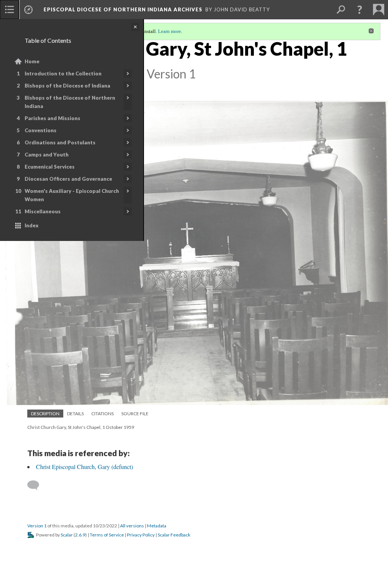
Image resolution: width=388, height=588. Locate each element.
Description (45, 413)
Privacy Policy (141, 535)
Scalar (67, 535)
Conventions (40, 130)
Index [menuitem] (32, 225)
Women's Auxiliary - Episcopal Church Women (72, 195)
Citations (102, 413)
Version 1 (37, 526)
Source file (135, 413)
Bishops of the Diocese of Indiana (67, 86)
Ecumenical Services (50, 167)
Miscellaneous (43, 211)
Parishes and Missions (52, 118)
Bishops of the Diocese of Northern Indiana (70, 102)
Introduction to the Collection (63, 73)
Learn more (169, 31)
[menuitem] (9, 9)
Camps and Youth (47, 155)
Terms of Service (107, 535)
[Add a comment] (36, 485)
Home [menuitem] (32, 61)
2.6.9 (80, 535)
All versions (132, 526)
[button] (359, 9)
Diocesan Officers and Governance (68, 179)
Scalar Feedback (174, 535)
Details (75, 413)
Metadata (156, 526)
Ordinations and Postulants (60, 142)
